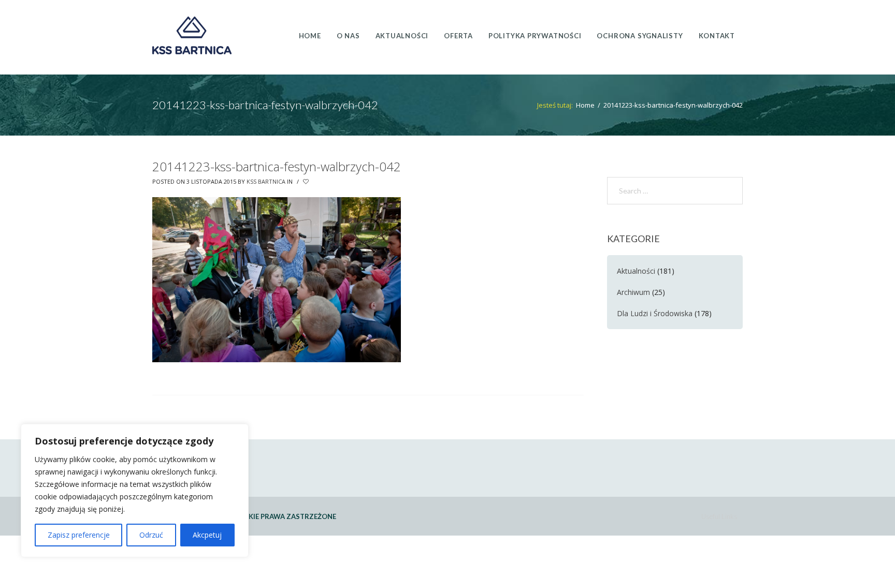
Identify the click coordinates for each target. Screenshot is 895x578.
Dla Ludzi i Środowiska (654, 313)
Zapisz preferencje (79, 535)
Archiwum (633, 292)
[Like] (306, 181)
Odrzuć (151, 535)
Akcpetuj (207, 535)
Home (585, 105)
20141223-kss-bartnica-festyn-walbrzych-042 (276, 166)
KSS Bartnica (266, 181)
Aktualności (636, 271)
